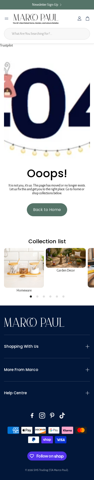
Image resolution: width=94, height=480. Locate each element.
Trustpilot (6, 45)
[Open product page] (24, 268)
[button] (47, 346)
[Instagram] (42, 415)
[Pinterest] (52, 415)
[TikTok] (62, 415)
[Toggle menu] (6, 18)
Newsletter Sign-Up (45, 4)
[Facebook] (32, 415)
